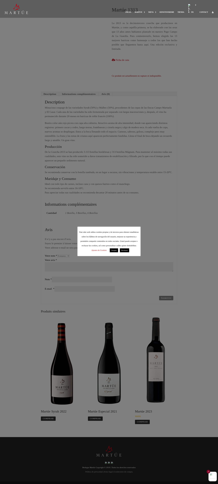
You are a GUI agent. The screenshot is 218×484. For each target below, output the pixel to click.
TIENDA (181, 12)
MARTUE (138, 12)
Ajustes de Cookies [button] (99, 250)
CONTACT (203, 12)
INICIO (128, 12)
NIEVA (151, 12)
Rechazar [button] (124, 250)
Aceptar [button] (114, 250)
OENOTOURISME (166, 12)
